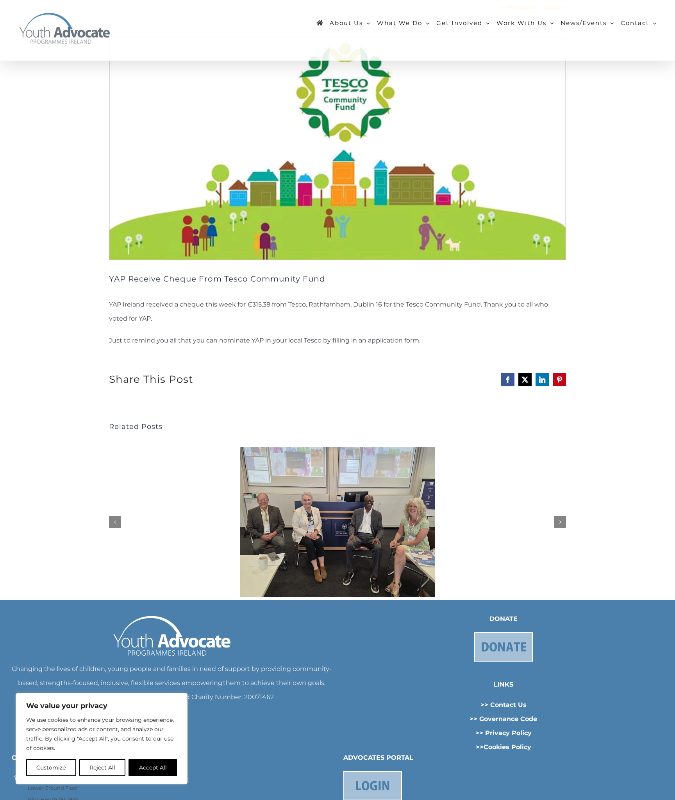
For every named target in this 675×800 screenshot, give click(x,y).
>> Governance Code (503, 719)
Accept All (153, 767)
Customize (51, 767)
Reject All (102, 767)
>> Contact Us (503, 705)
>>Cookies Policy (503, 747)
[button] (115, 522)
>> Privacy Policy (503, 733)
